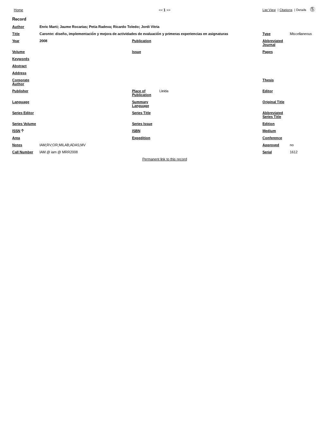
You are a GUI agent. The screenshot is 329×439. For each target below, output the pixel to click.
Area (16, 138)
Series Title (141, 113)
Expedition (141, 138)
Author (18, 27)
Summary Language (140, 104)
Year (15, 41)
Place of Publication (141, 93)
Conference (272, 138)
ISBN (136, 131)
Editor (267, 91)
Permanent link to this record (164, 159)
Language (20, 102)
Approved (270, 145)
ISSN (16, 131)
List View (269, 10)
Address (19, 73)
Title (16, 34)
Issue (136, 52)
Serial (267, 152)
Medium (269, 131)
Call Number (22, 152)
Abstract (19, 66)
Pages (267, 52)
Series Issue (142, 124)
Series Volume (24, 124)
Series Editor (23, 113)
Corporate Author (20, 82)
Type (266, 34)
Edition (268, 124)
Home (18, 10)
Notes (17, 145)
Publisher (20, 91)
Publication (141, 41)
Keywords (20, 59)
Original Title (273, 102)
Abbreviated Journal (272, 43)
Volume (18, 52)
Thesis (268, 80)
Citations (286, 10)
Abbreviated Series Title (272, 115)
